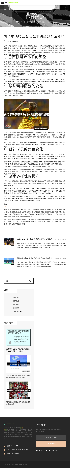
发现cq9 (16, 297)
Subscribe (51, 444)
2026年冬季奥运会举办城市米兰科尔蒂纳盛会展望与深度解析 (18, 376)
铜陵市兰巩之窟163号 (13, 454)
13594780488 (12, 446)
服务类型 (16, 308)
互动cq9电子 (17, 311)
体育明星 (16, 304)
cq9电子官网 (23, 464)
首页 (18, 22)
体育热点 (16, 301)
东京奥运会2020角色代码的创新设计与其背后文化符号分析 (18, 350)
